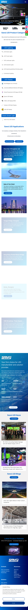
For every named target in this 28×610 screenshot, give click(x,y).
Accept (13, 603)
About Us (16, 569)
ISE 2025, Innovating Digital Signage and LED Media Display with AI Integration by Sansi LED (13, 443)
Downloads (16, 574)
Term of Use (17, 577)
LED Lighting (4, 582)
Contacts (3, 566)
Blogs (15, 572)
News (15, 571)
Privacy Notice (17, 575)
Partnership (3, 572)
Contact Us (13, 407)
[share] (25, 443)
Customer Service (5, 571)
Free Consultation (9, 141)
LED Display (4, 584)
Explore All (19, 141)
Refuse (13, 598)
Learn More (14, 418)
